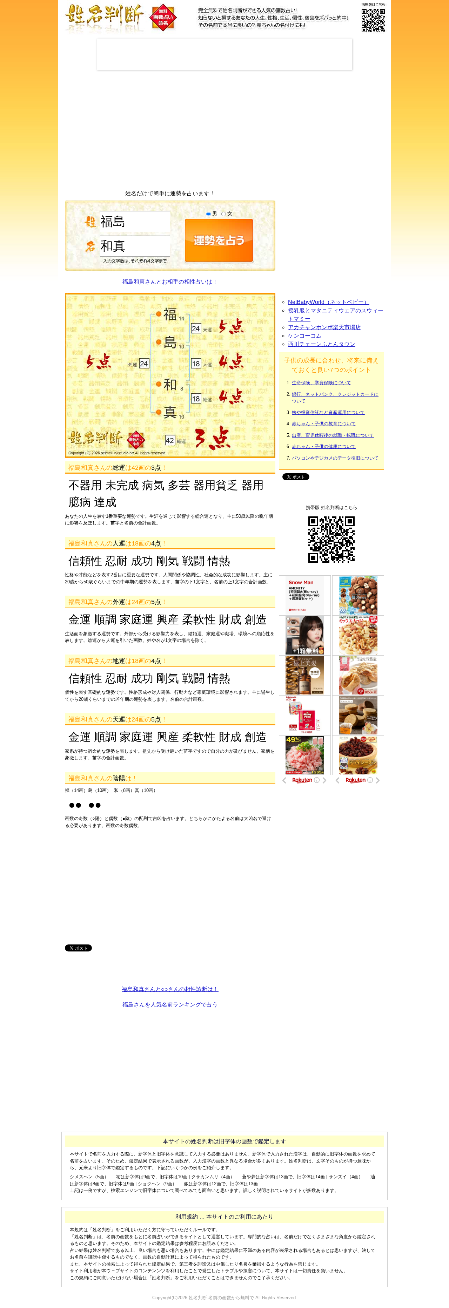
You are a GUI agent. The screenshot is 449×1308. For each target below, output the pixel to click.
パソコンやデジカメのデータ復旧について (335, 458)
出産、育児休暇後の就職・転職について (333, 435)
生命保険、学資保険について (321, 382)
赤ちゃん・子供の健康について (324, 446)
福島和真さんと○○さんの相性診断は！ (170, 989)
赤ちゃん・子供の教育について (324, 423)
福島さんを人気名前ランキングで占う (170, 1005)
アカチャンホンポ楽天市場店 (324, 327)
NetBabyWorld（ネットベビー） (328, 302)
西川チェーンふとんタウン (321, 344)
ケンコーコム (305, 336)
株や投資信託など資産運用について (328, 412)
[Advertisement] (224, 54)
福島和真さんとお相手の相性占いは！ (170, 282)
